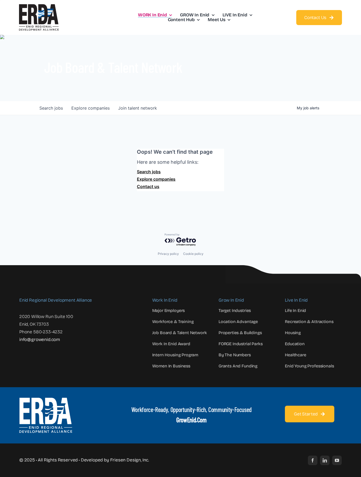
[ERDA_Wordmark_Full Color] (39, 6)
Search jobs (149, 171)
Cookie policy (193, 254)
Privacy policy (168, 254)
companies (90, 108)
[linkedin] (325, 460)
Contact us (148, 186)
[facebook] (312, 460)
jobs (51, 108)
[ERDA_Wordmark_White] (45, 400)
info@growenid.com (39, 339)
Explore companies (156, 179)
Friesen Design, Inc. (129, 460)
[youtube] (337, 460)
